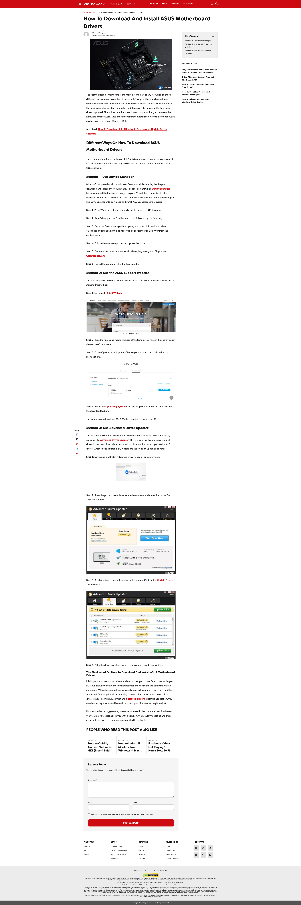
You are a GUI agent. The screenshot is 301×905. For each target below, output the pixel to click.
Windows (87, 846)
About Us (137, 870)
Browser (114, 859)
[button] (212, 4)
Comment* (92, 780)
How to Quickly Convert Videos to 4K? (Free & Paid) (99, 747)
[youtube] (196, 855)
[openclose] (79, 4)
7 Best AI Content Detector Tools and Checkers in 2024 (198, 78)
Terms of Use (162, 870)
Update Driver (165, 580)
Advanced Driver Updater (114, 440)
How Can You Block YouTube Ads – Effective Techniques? (197, 93)
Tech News (187, 4)
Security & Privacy (118, 855)
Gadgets (142, 850)
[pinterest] (76, 444)
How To (154, 4)
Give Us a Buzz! (172, 859)
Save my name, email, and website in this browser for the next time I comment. (122, 814)
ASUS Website (115, 293)
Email (136, 802)
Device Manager (161, 189)
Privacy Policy (149, 870)
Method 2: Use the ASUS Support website (198, 45)
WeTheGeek (94, 4)
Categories (170, 850)
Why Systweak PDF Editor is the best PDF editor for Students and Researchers (199, 71)
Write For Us (171, 855)
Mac (85, 850)
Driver (92, 12)
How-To (142, 855)
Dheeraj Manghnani (99, 33)
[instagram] (203, 848)
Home (85, 12)
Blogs (168, 846)
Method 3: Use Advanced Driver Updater (198, 52)
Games (141, 846)
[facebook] (76, 434)
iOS (85, 859)
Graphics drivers (95, 256)
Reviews (175, 4)
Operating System (115, 406)
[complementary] (77, 454)
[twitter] (76, 439)
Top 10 (164, 4)
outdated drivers (135, 699)
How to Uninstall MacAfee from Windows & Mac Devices (195, 100)
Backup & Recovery (119, 850)
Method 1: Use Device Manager (197, 41)
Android (86, 855)
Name (91, 802)
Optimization (116, 846)
